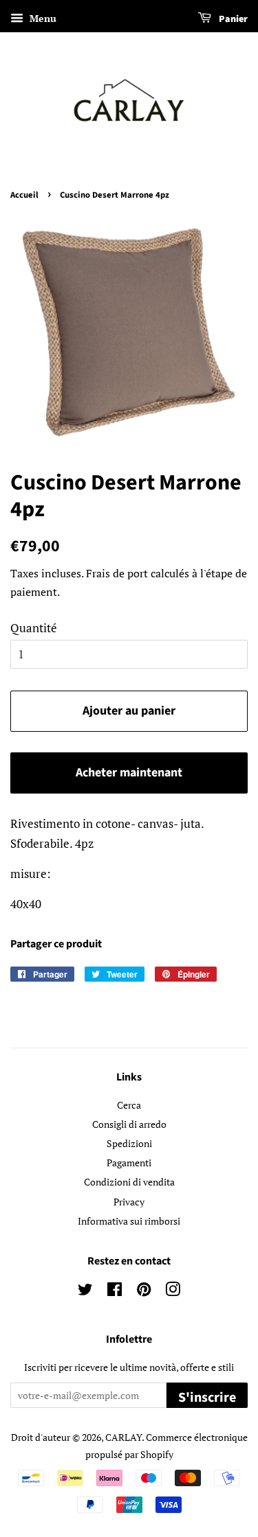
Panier (232, 19)
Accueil (24, 195)
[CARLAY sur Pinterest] (143, 1291)
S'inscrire (207, 1397)
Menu (41, 18)
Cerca (129, 1104)
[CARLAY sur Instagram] (172, 1291)
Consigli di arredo (129, 1124)
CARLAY (123, 1437)
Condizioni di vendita (129, 1181)
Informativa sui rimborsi (129, 1220)
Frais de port (117, 573)
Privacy (129, 1201)
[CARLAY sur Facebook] (114, 1291)
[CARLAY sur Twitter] (85, 1291)
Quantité (33, 628)
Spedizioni (129, 1143)
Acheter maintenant (129, 772)
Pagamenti (129, 1162)
